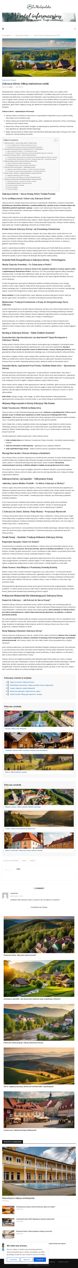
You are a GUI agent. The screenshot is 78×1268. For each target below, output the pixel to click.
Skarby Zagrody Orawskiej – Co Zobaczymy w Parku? (22, 151)
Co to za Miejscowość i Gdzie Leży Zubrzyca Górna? (22, 145)
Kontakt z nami (63, 1262)
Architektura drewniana (10, 860)
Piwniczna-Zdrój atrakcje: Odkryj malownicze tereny (23, 1043)
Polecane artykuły (13, 187)
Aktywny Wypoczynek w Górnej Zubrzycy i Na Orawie (21, 161)
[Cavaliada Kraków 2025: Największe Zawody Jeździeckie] (8, 1222)
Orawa (24, 860)
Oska (10, 87)
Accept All (40, 1260)
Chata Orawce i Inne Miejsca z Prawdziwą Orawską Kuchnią (24, 177)
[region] (26, 1253)
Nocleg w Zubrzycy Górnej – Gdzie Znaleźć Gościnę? (20, 155)
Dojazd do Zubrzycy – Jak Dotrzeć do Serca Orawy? (22, 181)
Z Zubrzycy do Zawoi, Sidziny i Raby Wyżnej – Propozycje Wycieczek (26, 171)
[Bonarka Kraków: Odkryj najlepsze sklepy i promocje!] (8, 1234)
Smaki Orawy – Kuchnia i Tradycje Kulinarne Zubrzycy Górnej (23, 173)
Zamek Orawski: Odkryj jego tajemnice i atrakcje (26, 694)
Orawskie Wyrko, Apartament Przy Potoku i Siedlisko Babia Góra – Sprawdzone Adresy (32, 159)
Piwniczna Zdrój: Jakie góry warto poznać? (20, 955)
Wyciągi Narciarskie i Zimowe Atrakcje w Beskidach (22, 165)
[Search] (75, 29)
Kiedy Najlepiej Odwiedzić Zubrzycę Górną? (20, 183)
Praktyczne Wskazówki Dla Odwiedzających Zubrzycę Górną (23, 179)
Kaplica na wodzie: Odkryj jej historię (22, 682)
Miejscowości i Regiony (22, 35)
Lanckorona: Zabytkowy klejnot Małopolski (20, 1130)
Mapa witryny (50, 1262)
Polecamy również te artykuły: (16, 185)
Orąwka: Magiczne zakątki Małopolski (22, 688)
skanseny (32, 860)
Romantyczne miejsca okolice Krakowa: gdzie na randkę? (35, 1207)
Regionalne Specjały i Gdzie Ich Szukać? (19, 175)
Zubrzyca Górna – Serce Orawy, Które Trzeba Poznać (21, 143)
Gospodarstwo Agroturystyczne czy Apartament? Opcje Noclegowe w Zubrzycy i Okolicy (32, 157)
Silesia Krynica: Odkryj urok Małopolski (18, 1198)
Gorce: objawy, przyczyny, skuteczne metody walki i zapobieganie (29, 1086)
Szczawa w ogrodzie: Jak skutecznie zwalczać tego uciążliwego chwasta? (32, 999)
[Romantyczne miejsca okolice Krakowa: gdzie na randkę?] (8, 1210)
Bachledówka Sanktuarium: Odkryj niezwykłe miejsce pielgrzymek (31, 685)
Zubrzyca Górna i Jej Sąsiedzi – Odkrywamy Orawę (20, 167)
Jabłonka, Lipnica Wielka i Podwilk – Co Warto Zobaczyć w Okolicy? (26, 169)
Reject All (27, 1260)
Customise (13, 1260)
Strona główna (6, 35)
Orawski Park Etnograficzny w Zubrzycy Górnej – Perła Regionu (24, 149)
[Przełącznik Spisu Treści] (55, 140)
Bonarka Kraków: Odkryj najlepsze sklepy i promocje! (34, 1231)
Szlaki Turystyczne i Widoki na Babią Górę (19, 163)
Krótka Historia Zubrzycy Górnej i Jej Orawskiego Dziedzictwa (25, 147)
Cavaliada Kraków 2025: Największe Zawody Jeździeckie (35, 1219)
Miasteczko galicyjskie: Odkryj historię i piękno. (25, 691)
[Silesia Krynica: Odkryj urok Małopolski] (39, 1171)
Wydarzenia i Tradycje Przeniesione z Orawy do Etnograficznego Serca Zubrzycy (30, 153)
